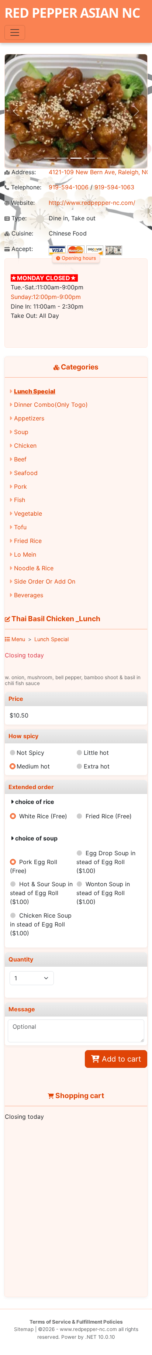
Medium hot (33, 766)
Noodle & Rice (33, 568)
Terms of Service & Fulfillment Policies (76, 1322)
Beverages (28, 595)
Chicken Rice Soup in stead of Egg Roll (40, 924)
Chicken (25, 445)
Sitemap (24, 1329)
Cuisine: (21, 233)
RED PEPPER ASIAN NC (72, 12)
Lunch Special (34, 391)
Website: (22, 202)
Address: (23, 172)
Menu (17, 639)
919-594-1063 (114, 187)
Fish (19, 499)
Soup (21, 432)
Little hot (96, 752)
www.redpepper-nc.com (88, 1329)
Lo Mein (25, 554)
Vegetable (28, 513)
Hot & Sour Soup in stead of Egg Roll (41, 892)
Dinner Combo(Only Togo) (51, 404)
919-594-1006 (69, 187)
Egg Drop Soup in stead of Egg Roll (105, 861)
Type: (18, 218)
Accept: (21, 248)
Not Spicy (30, 752)
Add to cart (120, 1059)
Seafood (26, 473)
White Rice (43, 816)
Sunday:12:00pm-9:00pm (46, 296)
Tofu (20, 527)
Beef (20, 459)
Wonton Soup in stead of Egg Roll (102, 892)
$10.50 (19, 715)
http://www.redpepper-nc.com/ (92, 202)
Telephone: (25, 187)
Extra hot (97, 766)
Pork (20, 486)
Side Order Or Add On (44, 581)
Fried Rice (28, 540)
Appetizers (29, 418)
